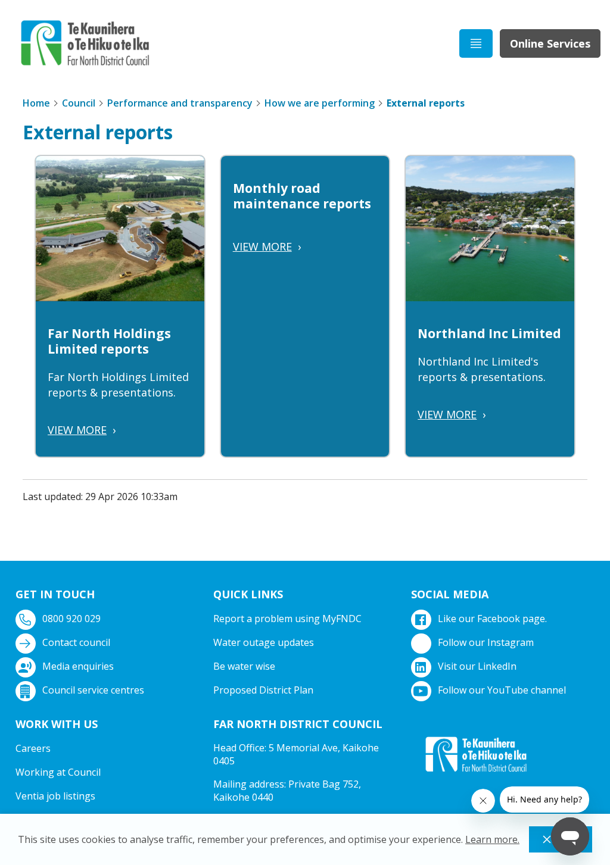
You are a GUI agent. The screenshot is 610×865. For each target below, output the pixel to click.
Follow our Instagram (486, 642)
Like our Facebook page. (492, 618)
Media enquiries (78, 666)
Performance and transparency (180, 103)
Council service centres (93, 690)
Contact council (76, 642)
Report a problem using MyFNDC (287, 618)
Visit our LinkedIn (477, 666)
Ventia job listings (55, 795)
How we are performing (319, 103)
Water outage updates (263, 642)
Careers (33, 748)
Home (36, 103)
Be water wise (244, 666)
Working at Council (58, 772)
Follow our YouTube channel (502, 690)
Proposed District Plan (263, 690)
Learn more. (492, 839)
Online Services (550, 43)
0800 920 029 (71, 618)
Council (78, 103)
